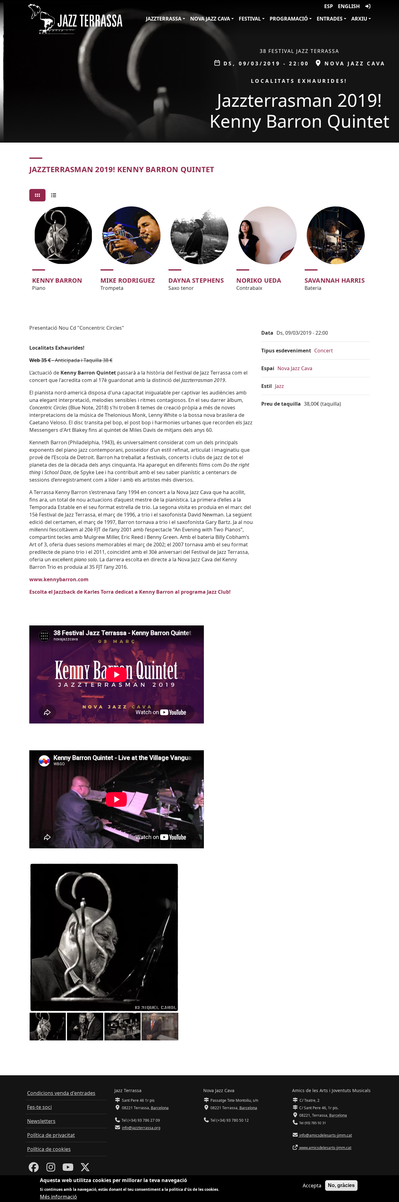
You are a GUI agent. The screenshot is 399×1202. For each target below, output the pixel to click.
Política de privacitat (51, 1135)
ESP (328, 6)
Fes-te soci (39, 1107)
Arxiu (359, 18)
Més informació (58, 1196)
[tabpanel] (199, 251)
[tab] (37, 195)
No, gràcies (341, 1185)
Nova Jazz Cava (210, 18)
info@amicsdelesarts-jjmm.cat (325, 1135)
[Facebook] (33, 1169)
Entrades (330, 18)
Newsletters (41, 1121)
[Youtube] (68, 1169)
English (349, 6)
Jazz (279, 386)
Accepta (312, 1185)
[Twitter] (85, 1169)
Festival (250, 18)
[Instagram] (51, 1169)
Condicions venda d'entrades (61, 1093)
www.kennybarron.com (59, 579)
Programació (289, 18)
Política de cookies (49, 1149)
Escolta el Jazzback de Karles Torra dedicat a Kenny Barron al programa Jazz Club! (130, 591)
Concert (323, 350)
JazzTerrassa (163, 18)
